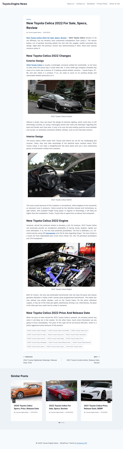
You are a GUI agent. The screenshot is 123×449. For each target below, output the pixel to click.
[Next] (109, 400)
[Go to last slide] (13, 400)
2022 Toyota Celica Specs (35, 346)
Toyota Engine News (34, 32)
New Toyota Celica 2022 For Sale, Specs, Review (46, 38)
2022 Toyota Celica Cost (79, 330)
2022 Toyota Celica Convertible (59, 330)
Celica (28, 19)
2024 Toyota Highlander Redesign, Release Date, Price (40, 360)
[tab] (59, 422)
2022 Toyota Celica (34, 65)
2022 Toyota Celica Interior (36, 338)
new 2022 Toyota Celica (74, 346)
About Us (70, 4)
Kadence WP (82, 443)
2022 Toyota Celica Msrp (55, 338)
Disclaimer (91, 4)
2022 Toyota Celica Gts (56, 334)
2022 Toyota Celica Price (74, 338)
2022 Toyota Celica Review (82, 342)
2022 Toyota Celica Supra (55, 346)
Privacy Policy (102, 4)
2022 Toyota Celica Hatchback (76, 334)
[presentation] (26, 390)
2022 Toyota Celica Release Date (59, 342)
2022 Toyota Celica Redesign (36, 342)
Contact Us (80, 4)
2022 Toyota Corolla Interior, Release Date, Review (83, 360)
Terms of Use (114, 4)
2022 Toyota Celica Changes (36, 330)
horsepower (51, 233)
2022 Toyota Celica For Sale (36, 334)
